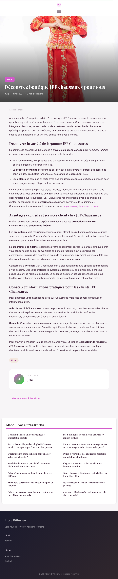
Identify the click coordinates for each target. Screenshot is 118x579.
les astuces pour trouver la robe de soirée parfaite (84, 484)
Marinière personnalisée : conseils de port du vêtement (31, 484)
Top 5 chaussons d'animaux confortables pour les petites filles (86, 474)
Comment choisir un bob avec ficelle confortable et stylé (26, 436)
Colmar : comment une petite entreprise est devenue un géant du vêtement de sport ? (85, 446)
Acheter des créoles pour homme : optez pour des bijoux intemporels (30, 494)
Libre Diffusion (15, 520)
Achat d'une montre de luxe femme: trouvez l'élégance (30, 474)
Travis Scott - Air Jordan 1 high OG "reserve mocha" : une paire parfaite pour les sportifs (30, 446)
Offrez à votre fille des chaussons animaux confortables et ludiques (84, 455)
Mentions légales (12, 556)
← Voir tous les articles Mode (24, 398)
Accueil (12, 110)
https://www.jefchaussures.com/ (80, 206)
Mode (9, 79)
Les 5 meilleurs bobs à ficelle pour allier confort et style (83, 436)
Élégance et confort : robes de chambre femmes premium (82, 465)
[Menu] (59, 11)
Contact (8, 561)
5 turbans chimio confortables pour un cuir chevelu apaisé (84, 494)
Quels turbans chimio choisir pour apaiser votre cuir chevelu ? (29, 455)
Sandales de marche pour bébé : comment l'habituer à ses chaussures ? (29, 465)
